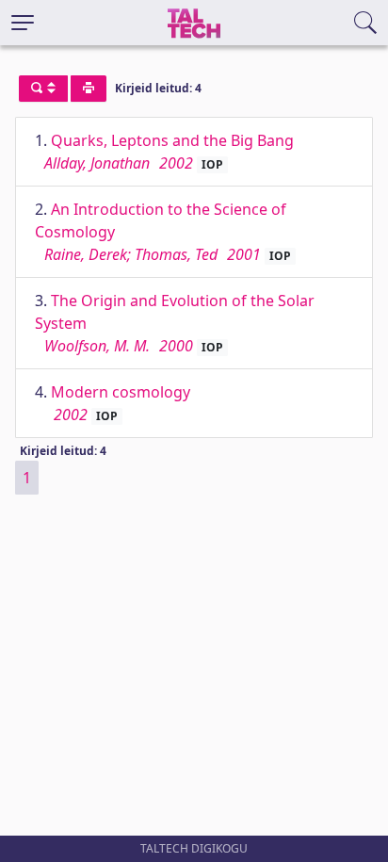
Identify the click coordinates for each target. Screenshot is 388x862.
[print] (88, 88)
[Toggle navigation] (22, 22)
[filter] (43, 88)
